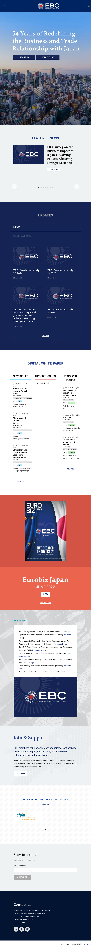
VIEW (45, 594)
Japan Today (28, 662)
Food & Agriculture (69, 449)
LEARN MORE (53, 158)
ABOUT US (24, 57)
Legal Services (68, 400)
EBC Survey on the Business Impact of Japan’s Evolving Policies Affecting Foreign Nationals (24, 315)
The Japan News (60, 644)
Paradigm (87, 944)
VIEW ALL (45, 335)
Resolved (72, 403)
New (20, 401)
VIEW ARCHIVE (45, 602)
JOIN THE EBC (48, 57)
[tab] (45, 227)
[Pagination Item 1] (45, 829)
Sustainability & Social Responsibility (27, 398)
